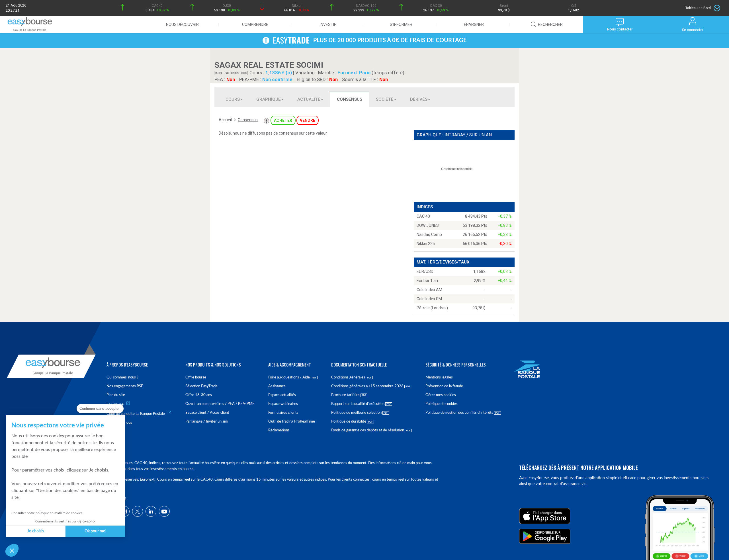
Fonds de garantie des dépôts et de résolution (368, 430)
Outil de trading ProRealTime (291, 421)
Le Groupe (115, 404)
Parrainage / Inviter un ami (206, 421)
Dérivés (418, 99)
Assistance (277, 386)
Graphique (268, 99)
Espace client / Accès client (207, 413)
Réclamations (279, 430)
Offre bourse (195, 377)
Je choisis (35, 531)
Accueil (225, 120)
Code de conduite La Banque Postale (136, 414)
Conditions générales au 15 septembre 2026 (367, 386)
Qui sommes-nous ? (122, 377)
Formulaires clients (283, 413)
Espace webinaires (283, 404)
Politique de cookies (441, 404)
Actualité (308, 99)
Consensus (349, 99)
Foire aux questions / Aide (289, 377)
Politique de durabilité (349, 421)
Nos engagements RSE (125, 386)
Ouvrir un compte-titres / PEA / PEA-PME (220, 404)
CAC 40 (423, 216)
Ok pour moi (96, 531)
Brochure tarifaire (346, 395)
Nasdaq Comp (429, 234)
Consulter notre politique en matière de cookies (46, 513)
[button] (12, 550)
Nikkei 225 (426, 243)
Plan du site (116, 395)
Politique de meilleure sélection (356, 413)
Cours (233, 99)
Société (385, 99)
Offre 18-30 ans (198, 395)
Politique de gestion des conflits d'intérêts (459, 413)
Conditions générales (348, 377)
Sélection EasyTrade (201, 386)
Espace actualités (282, 395)
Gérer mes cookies (440, 395)
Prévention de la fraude (444, 386)
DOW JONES (428, 225)
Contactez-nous (119, 423)
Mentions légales (439, 377)
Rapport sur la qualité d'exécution (358, 404)
